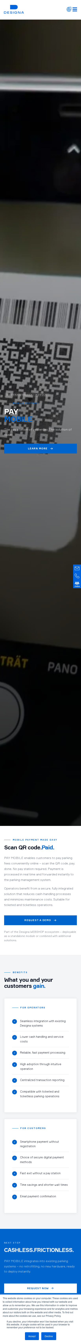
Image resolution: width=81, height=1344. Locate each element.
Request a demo (37, 920)
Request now (38, 1288)
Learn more (38, 448)
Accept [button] (32, 1336)
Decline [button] (49, 1336)
